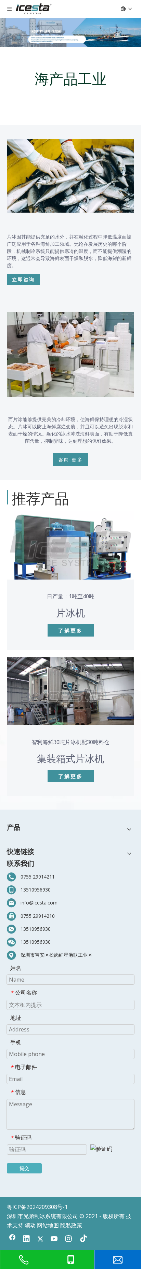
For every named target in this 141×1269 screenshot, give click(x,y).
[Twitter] (40, 1239)
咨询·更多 (70, 459)
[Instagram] (68, 1239)
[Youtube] (54, 1239)
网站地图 (48, 1225)
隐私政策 (71, 1225)
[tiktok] (82, 1239)
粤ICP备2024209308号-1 (37, 1207)
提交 (24, 1168)
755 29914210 (39, 916)
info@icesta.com (39, 902)
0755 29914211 (38, 876)
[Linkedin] (26, 1239)
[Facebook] (12, 1239)
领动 (30, 1225)
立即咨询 (23, 279)
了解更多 (70, 630)
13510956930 (36, 889)
